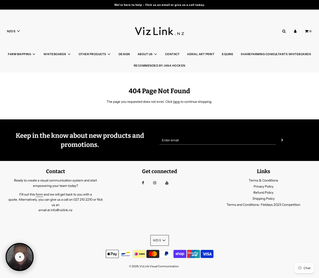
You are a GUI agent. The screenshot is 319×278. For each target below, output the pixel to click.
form (39, 194)
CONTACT (172, 54)
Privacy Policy (263, 186)
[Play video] (20, 257)
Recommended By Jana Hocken (159, 65)
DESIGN (124, 54)
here (176, 102)
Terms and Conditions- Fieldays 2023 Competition (263, 205)
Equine (227, 54)
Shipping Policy (263, 198)
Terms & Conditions (263, 180)
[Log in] (295, 31)
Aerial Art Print (200, 54)
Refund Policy (263, 192)
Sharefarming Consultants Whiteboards (276, 54)
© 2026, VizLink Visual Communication (154, 266)
